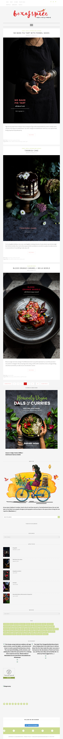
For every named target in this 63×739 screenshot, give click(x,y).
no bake (23, 141)
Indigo (12, 453)
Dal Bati (15, 582)
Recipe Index (22, 2)
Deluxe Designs (41, 736)
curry (52, 626)
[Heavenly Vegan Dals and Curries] (31, 450)
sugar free (22, 376)
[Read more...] (12, 511)
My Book (16, 2)
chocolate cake (8, 626)
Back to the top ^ (50, 736)
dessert (16, 141)
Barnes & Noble (17, 454)
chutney (23, 626)
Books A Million (19, 453)
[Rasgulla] (6, 552)
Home (7, 2)
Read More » (31, 134)
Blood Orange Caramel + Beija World (31, 268)
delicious (13, 141)
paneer (41, 631)
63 (37, 383)
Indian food (21, 631)
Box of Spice (31, 13)
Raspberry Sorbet (17, 571)
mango (32, 631)
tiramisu (18, 259)
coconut (42, 626)
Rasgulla (15, 548)
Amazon (7, 453)
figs (21, 141)
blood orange (11, 376)
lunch (27, 631)
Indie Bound (8, 454)
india (10, 631)
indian (14, 631)
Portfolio (8, 4)
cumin (47, 626)
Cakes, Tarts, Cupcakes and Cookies (31, 30)
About (11, 2)
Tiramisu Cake (31, 150)
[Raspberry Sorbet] (6, 575)
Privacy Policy (28, 736)
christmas (16, 626)
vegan (27, 141)
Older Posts (44, 383)
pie (45, 631)
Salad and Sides (31, 266)
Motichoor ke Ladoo (17, 559)
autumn (10, 141)
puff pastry (51, 631)
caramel (15, 376)
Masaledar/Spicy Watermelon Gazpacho (22, 594)
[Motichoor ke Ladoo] (6, 564)
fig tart (19, 141)
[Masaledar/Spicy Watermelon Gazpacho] (6, 599)
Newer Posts (8, 383)
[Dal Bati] (6, 587)
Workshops (14, 4)
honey (5, 631)
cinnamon (35, 626)
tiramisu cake (22, 259)
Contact (20, 4)
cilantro (29, 626)
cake (9, 259)
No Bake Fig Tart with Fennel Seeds (31, 33)
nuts (36, 631)
